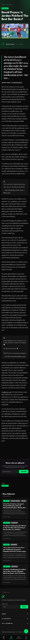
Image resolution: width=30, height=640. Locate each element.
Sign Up (24, 606)
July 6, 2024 (6, 193)
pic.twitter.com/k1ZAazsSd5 (18, 187)
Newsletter (5, 604)
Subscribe (24, 471)
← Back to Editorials (7, 4)
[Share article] (26, 631)
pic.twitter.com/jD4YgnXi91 (20, 353)
